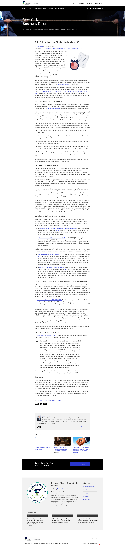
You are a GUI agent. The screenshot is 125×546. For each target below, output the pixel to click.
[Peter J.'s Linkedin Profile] (40, 427)
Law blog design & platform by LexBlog (90, 543)
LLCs (23, 8)
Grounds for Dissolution (56, 8)
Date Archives (97, 8)
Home (74, 3)
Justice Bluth (51, 400)
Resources (81, 3)
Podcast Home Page (89, 486)
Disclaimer (89, 538)
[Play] (28, 516)
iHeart (86, 493)
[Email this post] (38, 404)
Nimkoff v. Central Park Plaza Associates (51, 267)
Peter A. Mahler (61, 489)
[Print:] (36, 404)
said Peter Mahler (63, 84)
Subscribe (97, 3)
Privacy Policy (96, 538)
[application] (37, 516)
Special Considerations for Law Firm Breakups (43, 448)
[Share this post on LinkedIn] (46, 404)
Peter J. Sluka (39, 46)
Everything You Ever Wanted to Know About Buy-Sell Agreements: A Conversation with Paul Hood (87, 520)
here (57, 230)
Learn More (54, 508)
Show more (84, 427)
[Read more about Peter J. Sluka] (38, 427)
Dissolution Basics (49, 48)
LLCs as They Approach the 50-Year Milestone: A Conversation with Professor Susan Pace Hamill (62, 520)
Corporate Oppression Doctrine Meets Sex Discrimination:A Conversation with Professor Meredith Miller (36, 521)
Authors (89, 3)
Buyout (29, 8)
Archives (86, 496)
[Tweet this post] (41, 404)
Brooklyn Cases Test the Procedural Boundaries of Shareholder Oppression (60, 449)
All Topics (87, 8)
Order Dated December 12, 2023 (47, 335)
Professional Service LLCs (74, 48)
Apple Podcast (87, 489)
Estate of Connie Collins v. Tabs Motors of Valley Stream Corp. (58, 228)
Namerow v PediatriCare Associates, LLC (52, 238)
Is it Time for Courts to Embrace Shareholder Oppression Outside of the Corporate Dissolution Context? (81, 450)
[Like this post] (44, 404)
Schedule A (58, 400)
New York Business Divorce (36, 21)
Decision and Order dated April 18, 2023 (49, 300)
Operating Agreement (40, 8)
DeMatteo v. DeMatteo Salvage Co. (48, 254)
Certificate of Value (42, 400)
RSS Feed (86, 499)
